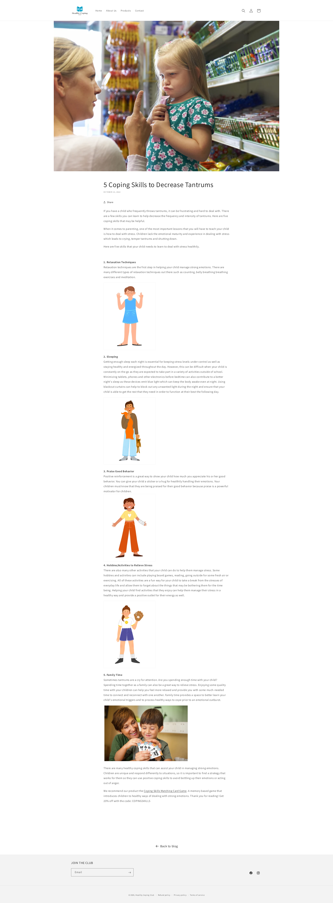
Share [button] (110, 202)
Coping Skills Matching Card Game (165, 791)
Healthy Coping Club (144, 895)
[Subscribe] (129, 872)
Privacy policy (180, 895)
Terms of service (197, 895)
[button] (243, 11)
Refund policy (164, 895)
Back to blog (169, 846)
